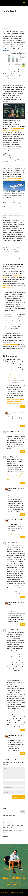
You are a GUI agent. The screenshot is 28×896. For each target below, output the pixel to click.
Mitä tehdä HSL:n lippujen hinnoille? (12, 822)
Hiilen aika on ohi (7, 828)
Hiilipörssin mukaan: (8, 287)
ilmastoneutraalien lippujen (10, 344)
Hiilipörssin (6, 285)
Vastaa (22, 406)
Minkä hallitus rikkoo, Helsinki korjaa (13, 825)
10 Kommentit (13, 14)
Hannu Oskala (12, 412)
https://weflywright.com (15, 534)
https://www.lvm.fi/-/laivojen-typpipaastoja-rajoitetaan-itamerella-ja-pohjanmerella (15, 401)
